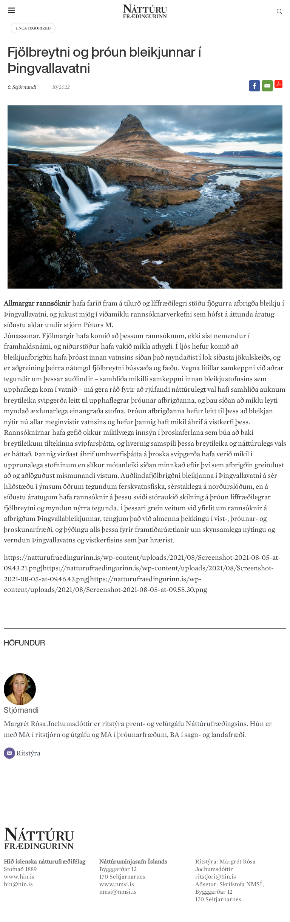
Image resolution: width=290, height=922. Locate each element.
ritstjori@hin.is (215, 876)
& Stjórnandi (22, 87)
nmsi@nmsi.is (118, 892)
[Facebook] (254, 85)
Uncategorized (33, 28)
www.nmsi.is (116, 884)
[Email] (267, 85)
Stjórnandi (21, 710)
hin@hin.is (18, 884)
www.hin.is (19, 876)
